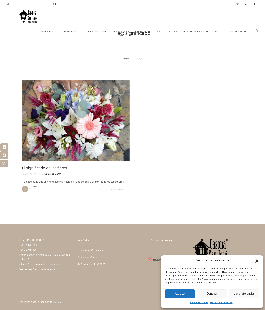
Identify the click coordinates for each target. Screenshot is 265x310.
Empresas (120, 31)
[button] (257, 261)
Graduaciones (98, 31)
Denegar (212, 294)
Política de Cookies (88, 257)
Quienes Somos (48, 31)
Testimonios (141, 31)
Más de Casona (167, 31)
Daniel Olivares (52, 174)
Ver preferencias (244, 294)
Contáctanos (237, 31)
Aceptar (180, 294)
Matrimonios (73, 31)
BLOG (218, 31)
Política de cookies (199, 303)
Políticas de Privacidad (221, 303)
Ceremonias (115, 189)
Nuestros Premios (195, 31)
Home (126, 58)
